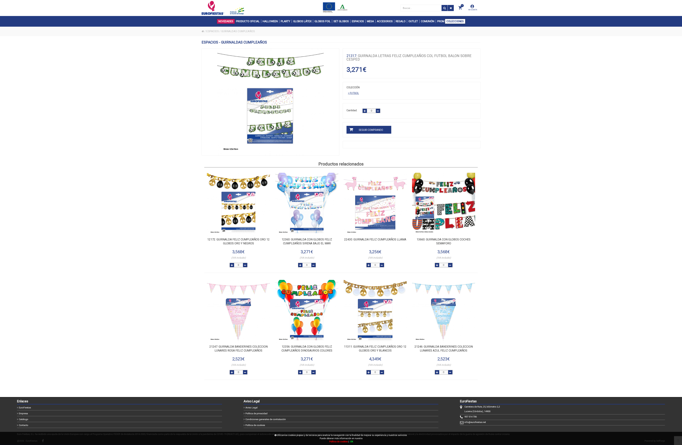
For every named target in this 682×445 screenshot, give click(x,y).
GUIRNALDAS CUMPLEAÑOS (238, 31)
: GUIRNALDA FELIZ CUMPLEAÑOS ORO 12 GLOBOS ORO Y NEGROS (238, 241)
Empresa (23, 413)
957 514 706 (470, 416)
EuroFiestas (25, 407)
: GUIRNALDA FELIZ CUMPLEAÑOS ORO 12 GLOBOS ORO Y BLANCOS (375, 348)
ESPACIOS (212, 31)
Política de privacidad (256, 413)
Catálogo (23, 419)
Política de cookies (255, 425)
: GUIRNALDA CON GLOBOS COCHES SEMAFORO (443, 241)
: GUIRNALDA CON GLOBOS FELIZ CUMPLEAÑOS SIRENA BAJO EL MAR (307, 241)
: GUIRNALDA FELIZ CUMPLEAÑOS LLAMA (375, 239)
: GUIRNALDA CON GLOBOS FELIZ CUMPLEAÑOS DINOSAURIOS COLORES (307, 348)
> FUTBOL (353, 93)
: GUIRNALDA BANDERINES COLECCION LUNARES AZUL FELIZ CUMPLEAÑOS (444, 348)
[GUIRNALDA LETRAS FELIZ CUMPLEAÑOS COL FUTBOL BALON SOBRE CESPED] (270, 102)
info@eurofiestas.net (475, 422)
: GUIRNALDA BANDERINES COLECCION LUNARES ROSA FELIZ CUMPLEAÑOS (238, 348)
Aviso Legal (251, 407)
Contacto (23, 425)
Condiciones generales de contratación (265, 419)
